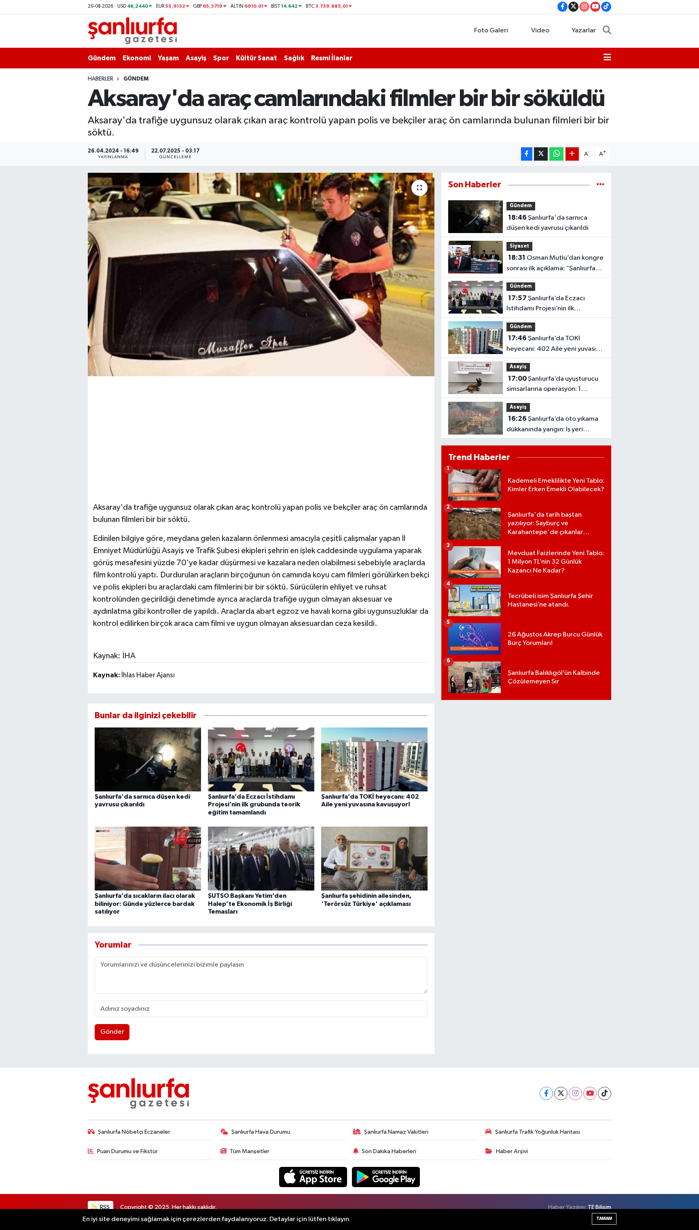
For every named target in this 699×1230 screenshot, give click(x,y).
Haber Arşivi (512, 1151)
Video (540, 30)
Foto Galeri (491, 30)
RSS (104, 1207)
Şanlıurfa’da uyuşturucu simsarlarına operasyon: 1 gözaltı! (552, 384)
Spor (221, 58)
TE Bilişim (599, 1207)
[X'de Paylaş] (541, 154)
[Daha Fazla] (572, 154)
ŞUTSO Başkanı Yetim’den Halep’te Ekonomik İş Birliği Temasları (250, 903)
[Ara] (607, 30)
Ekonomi (137, 58)
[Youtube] (590, 1093)
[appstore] (313, 1176)
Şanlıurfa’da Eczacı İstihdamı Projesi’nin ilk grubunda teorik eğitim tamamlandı (254, 804)
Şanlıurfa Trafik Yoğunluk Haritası (537, 1132)
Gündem (102, 58)
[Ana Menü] (607, 58)
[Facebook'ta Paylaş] (526, 154)
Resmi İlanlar (331, 58)
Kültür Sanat (256, 58)
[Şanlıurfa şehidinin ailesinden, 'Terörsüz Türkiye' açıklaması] (374, 858)
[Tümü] (600, 184)
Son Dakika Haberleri (389, 1151)
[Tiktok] (604, 1093)
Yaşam (168, 58)
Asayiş (196, 58)
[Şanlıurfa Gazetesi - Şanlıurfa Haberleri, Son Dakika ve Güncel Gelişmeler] (132, 30)
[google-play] (386, 1176)
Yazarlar (584, 30)
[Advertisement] (261, 437)
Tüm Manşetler (249, 1151)
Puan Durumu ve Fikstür (127, 1151)
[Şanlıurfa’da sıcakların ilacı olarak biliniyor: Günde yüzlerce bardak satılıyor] (148, 858)
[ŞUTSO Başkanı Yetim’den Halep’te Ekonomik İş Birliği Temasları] (261, 858)
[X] (561, 1093)
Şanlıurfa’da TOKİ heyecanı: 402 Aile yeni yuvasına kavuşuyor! (554, 344)
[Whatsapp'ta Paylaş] (556, 154)
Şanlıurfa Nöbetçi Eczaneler (134, 1132)
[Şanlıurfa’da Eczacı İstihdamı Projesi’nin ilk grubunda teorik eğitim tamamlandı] (261, 759)
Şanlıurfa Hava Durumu (260, 1132)
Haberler (100, 79)
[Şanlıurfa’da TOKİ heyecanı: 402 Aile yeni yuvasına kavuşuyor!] (374, 759)
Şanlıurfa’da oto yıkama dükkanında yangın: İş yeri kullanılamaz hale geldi (552, 425)
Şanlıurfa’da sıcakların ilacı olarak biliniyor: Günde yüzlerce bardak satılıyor (145, 903)
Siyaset (519, 246)
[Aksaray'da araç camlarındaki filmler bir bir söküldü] (261, 274)
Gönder (112, 1032)
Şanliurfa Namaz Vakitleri (396, 1132)
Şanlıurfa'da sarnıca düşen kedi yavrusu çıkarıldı (547, 223)
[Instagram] (575, 1093)
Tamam (604, 1218)
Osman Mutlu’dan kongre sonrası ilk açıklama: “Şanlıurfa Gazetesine (555, 264)
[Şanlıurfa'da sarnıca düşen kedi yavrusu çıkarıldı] (148, 759)
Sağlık (294, 58)
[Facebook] (546, 1093)
